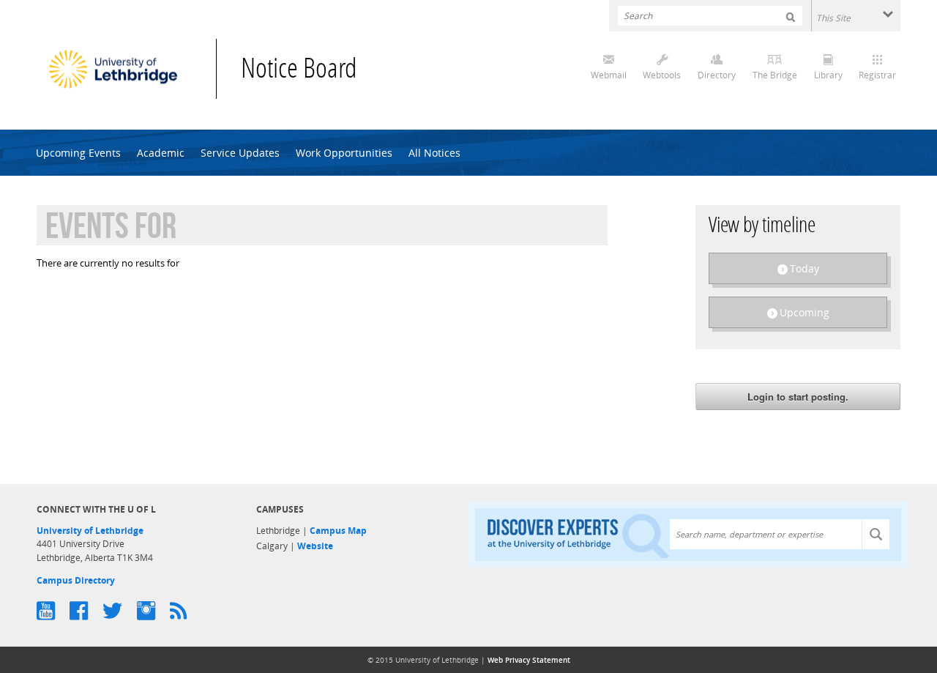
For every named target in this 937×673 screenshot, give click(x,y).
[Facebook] (86, 610)
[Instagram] (153, 610)
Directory (717, 75)
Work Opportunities (344, 153)
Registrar (877, 75)
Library (828, 75)
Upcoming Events (78, 153)
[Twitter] (119, 610)
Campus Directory (76, 580)
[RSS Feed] (185, 610)
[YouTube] (53, 610)
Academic (160, 153)
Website (315, 545)
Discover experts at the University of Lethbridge (578, 535)
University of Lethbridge (90, 530)
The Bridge (775, 75)
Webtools (662, 75)
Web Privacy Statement (529, 660)
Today (804, 268)
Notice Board (299, 70)
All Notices (434, 153)
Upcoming (804, 312)
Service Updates (240, 153)
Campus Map (338, 530)
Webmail (609, 75)
